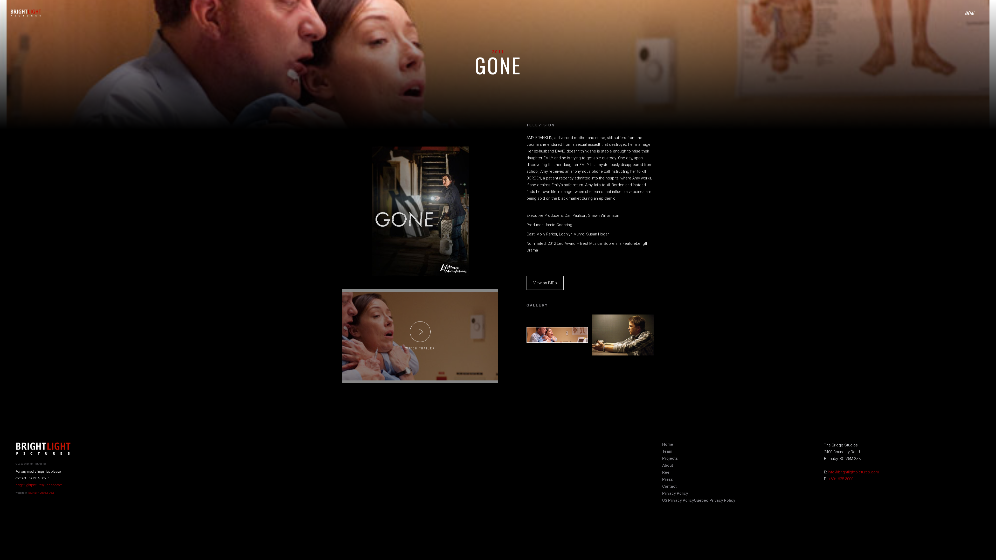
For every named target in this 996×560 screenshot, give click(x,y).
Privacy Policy (675, 493)
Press (667, 479)
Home (667, 444)
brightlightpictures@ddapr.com (39, 485)
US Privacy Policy (678, 500)
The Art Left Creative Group (40, 493)
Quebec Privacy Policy (714, 500)
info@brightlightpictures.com (853, 472)
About (667, 465)
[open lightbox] (420, 331)
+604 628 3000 (840, 479)
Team (667, 451)
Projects (670, 458)
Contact (669, 486)
